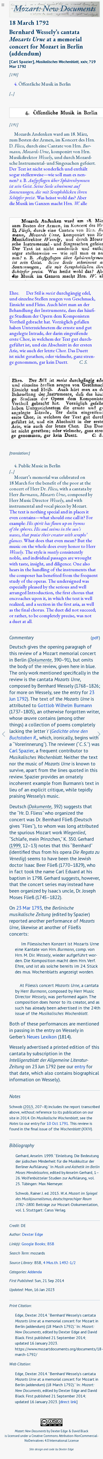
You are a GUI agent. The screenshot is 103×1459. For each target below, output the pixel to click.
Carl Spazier (21, 750)
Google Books (33, 1243)
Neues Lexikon (42, 1036)
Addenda (35, 1271)
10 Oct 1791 (57, 1123)
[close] (3, 5)
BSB (50, 1243)
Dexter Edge (32, 1234)
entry (79, 1066)
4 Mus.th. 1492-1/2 (59, 1262)
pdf (95, 638)
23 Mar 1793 (29, 908)
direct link (68, 1401)
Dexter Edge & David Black (69, 1431)
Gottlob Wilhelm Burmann (65, 705)
